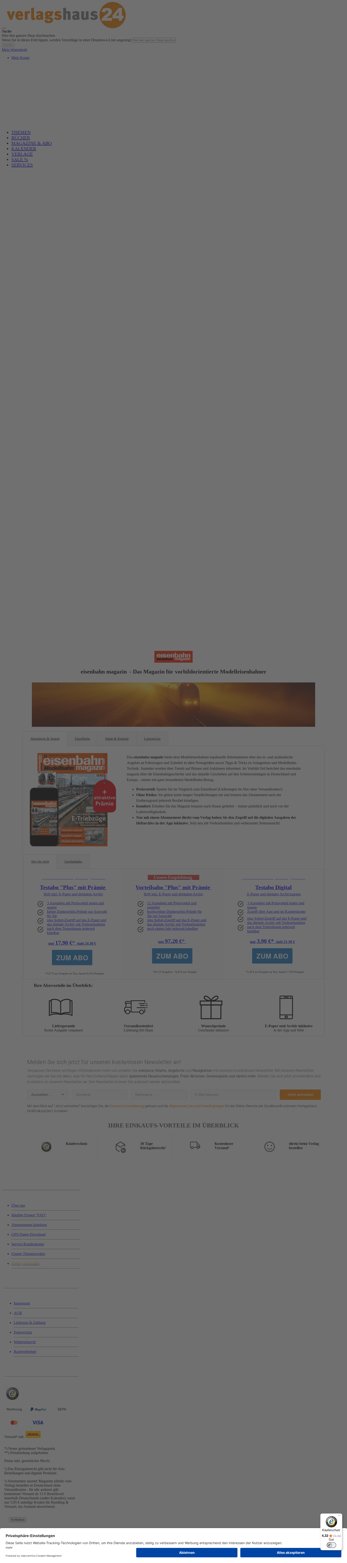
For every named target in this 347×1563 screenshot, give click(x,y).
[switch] (331, 1545)
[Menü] (339, 1516)
